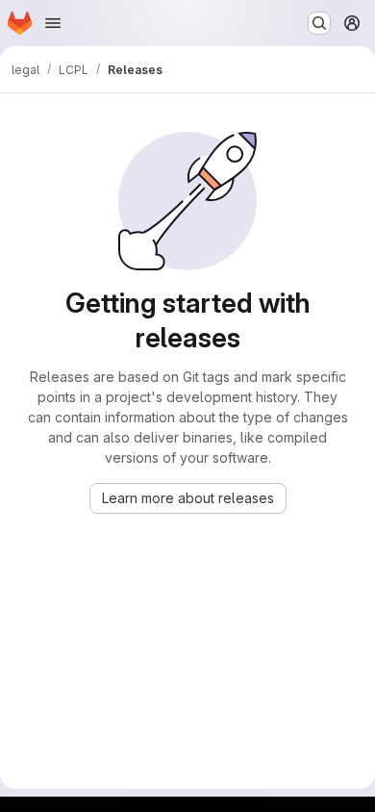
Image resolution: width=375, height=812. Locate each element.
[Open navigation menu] (53, 23)
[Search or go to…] (319, 23)
